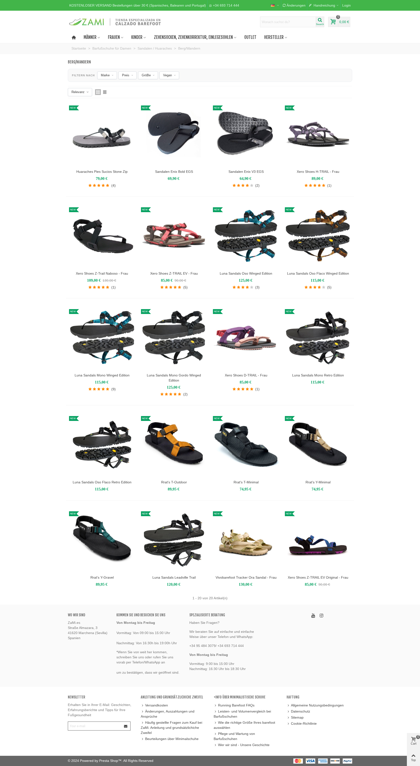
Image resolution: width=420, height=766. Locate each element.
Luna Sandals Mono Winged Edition (102, 375)
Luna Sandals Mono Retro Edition (318, 375)
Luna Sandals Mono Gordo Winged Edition (174, 377)
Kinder (136, 37)
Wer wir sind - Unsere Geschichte (244, 745)
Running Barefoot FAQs (236, 705)
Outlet (250, 37)
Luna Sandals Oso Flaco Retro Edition (102, 482)
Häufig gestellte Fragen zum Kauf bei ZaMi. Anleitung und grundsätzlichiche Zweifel (171, 728)
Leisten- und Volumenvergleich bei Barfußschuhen (242, 713)
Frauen (114, 37)
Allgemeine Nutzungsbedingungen (317, 705)
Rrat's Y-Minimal (318, 482)
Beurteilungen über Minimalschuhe (172, 739)
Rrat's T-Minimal (246, 482)
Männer (90, 37)
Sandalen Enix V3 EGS (246, 172)
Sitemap (297, 717)
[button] (137, 5)
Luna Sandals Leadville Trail (174, 577)
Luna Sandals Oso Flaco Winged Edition (318, 273)
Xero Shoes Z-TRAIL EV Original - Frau (318, 577)
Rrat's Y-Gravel (102, 577)
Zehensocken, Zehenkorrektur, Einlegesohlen (193, 37)
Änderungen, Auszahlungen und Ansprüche (167, 713)
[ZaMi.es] (115, 22)
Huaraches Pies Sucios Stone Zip (102, 172)
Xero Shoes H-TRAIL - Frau (318, 172)
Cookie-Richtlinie (304, 723)
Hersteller (274, 37)
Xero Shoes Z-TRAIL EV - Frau (174, 273)
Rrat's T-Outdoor (174, 482)
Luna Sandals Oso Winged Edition (246, 273)
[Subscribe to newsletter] (126, 726)
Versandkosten (156, 705)
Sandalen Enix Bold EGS (174, 172)
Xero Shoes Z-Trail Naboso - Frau (102, 273)
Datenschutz (300, 711)
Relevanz (78, 92)
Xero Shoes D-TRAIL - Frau (246, 375)
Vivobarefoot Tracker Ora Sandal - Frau (246, 577)
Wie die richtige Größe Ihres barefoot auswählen (244, 725)
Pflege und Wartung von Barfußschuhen (234, 736)
